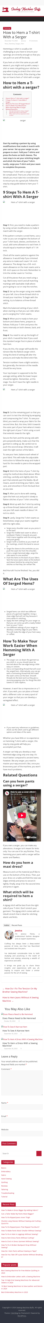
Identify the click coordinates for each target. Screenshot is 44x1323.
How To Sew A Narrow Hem (15, 1030)
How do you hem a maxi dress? (18, 112)
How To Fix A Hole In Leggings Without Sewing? (19, 1234)
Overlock (12, 44)
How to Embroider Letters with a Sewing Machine (20, 1276)
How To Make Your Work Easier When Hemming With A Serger (16, 106)
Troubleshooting (7, 1193)
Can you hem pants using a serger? (19, 111)
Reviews (4, 1186)
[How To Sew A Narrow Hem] (14, 1027)
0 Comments (33, 41)
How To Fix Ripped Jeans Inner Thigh (15, 1217)
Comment (6, 1069)
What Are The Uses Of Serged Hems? (18, 104)
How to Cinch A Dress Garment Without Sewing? (20, 1241)
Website (4, 1129)
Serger (17, 44)
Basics (3, 1168)
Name (4, 1103)
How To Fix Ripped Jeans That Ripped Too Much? (20, 1227)
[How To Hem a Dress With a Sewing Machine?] (21, 1039)
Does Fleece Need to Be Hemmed (19, 1018)
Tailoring (7, 28)
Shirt (22, 44)
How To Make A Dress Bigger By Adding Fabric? (19, 1210)
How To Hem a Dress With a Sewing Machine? (20, 1044)
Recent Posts (17, 925)
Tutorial (4, 1197)
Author (6, 925)
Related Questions (12, 109)
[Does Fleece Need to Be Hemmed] (17, 1014)
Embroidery (5, 1171)
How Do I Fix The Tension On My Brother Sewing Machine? (19, 990)
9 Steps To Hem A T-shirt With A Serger (16, 101)
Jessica (23, 41)
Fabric (3, 1175)
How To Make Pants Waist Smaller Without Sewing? (21, 1231)
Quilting (4, 1182)
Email (4, 1116)
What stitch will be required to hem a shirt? (19, 114)
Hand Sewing (6, 1179)
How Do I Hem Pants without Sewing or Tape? (19, 1251)
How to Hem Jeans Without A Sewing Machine (20, 999)
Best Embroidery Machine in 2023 (14, 1292)
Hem (6, 44)
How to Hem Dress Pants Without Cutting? (17, 1238)
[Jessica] (9, 931)
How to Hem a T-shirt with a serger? (17, 98)
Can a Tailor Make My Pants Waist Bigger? (17, 1214)
